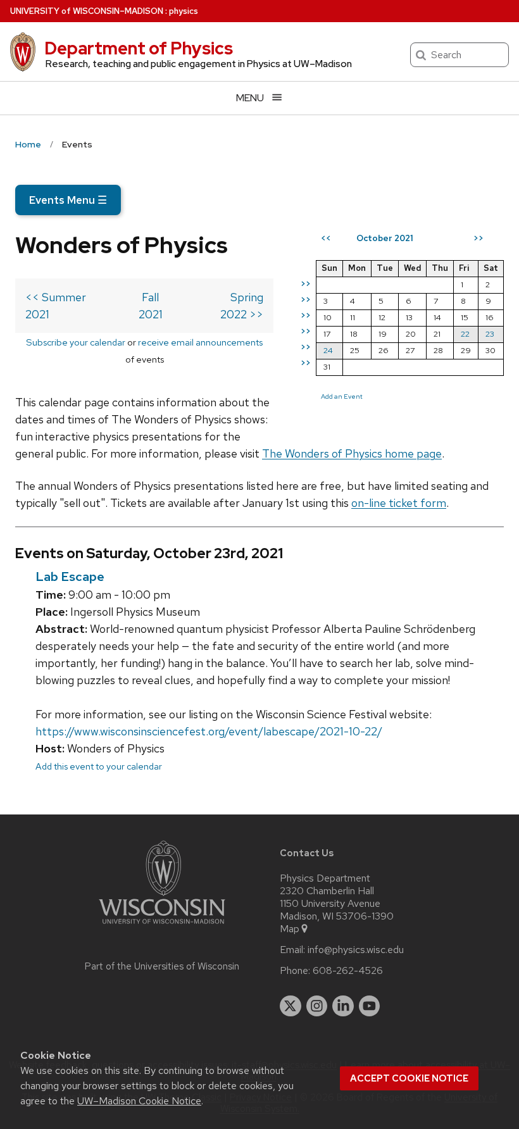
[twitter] (290, 1006)
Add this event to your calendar (98, 766)
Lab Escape (69, 576)
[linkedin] (343, 1006)
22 (465, 333)
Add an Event (342, 396)
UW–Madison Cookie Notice (139, 1100)
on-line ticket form (398, 503)
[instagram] (317, 1006)
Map (289, 929)
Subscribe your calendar (75, 342)
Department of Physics (138, 48)
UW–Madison (86, 11)
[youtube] (369, 1006)
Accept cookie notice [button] (409, 1078)
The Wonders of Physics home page (352, 453)
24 (328, 350)
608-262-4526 (348, 970)
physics (183, 11)
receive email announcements (200, 342)
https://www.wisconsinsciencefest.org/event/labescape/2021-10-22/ (208, 731)
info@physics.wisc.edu (356, 950)
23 (490, 333)
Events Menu (68, 200)
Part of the (162, 966)
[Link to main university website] (162, 926)
